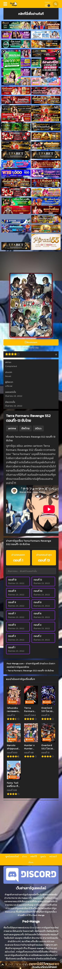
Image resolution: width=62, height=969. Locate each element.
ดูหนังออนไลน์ (12, 856)
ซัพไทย (25, 428)
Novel (8, 376)
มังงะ (24, 856)
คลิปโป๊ (33, 856)
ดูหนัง (43, 856)
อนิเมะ (38, 428)
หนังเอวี (53, 856)
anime (12, 428)
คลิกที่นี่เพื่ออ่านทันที (31, 13)
